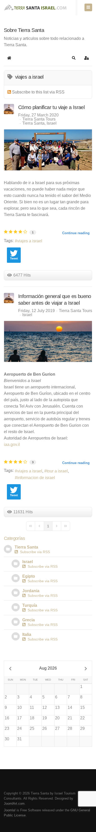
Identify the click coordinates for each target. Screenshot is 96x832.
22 (82, 718)
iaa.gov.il (12, 444)
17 (19, 718)
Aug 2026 (48, 668)
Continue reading (76, 233)
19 (44, 718)
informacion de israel (36, 478)
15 (82, 707)
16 (7, 718)
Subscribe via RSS (34, 552)
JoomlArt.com (14, 803)
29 (82, 728)
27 (57, 728)
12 (44, 707)
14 (70, 707)
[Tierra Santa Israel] (38, 8)
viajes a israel (29, 241)
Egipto (28, 576)
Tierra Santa (33, 123)
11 (32, 707)
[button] (74, 58)
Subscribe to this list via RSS (38, 92)
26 (44, 728)
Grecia (28, 620)
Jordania (30, 591)
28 (70, 728)
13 (57, 707)
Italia (26, 634)
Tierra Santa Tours (39, 119)
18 (32, 718)
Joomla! (10, 810)
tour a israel (57, 471)
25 (32, 728)
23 (7, 728)
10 (19, 707)
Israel (52, 123)
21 (70, 718)
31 (19, 739)
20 (57, 718)
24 (19, 728)
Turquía (29, 605)
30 (7, 739)
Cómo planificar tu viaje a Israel (51, 107)
